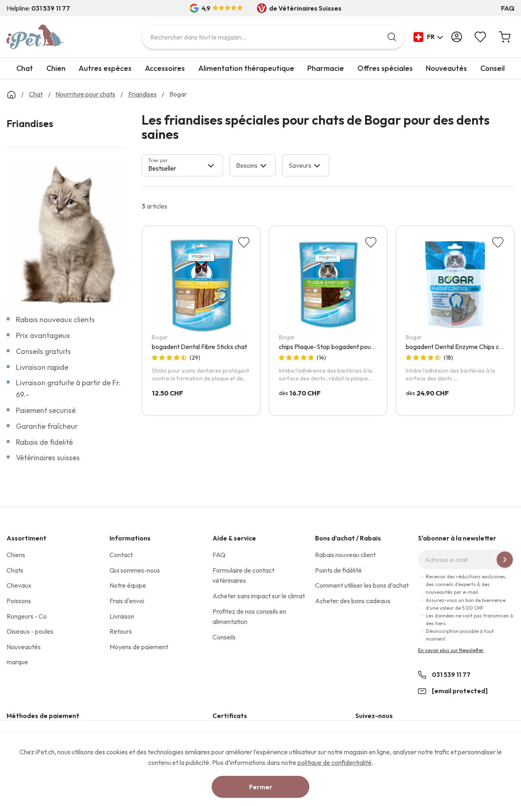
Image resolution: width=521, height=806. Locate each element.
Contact (121, 555)
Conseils (224, 637)
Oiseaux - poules (30, 631)
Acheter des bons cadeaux (352, 601)
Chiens (16, 555)
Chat (24, 68)
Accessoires (165, 68)
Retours (120, 631)
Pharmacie (325, 68)
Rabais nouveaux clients (55, 319)
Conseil (492, 68)
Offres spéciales (385, 68)
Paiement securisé (46, 410)
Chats (15, 570)
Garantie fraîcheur (47, 426)
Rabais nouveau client (345, 555)
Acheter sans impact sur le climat (258, 596)
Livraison (121, 616)
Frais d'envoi (126, 601)
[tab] (182, 165)
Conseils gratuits (43, 351)
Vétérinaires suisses (48, 457)
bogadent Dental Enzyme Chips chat (457, 347)
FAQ (507, 8)
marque (17, 662)
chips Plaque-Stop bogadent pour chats (334, 347)
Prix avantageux (43, 335)
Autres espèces (105, 68)
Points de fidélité (338, 570)
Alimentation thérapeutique (246, 68)
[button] (428, 37)
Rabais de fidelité (44, 442)
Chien (56, 68)
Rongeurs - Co (27, 616)
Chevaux (19, 585)
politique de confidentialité (335, 762)
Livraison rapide (42, 367)
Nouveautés (446, 68)
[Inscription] (505, 559)
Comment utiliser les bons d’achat (362, 585)
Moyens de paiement (138, 647)
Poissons (19, 601)
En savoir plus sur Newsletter (451, 650)
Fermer (260, 787)
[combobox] (273, 37)
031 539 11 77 (451, 674)
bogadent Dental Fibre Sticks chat (199, 347)
